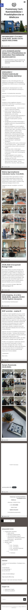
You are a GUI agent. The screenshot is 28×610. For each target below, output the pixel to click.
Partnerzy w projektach (10, 590)
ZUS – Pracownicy (14, 545)
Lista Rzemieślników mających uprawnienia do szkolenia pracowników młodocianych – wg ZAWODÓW (15, 61)
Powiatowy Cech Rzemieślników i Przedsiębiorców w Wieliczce (14, 13)
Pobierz (14, 487)
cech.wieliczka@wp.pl (9, 573)
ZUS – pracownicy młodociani (16, 548)
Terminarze (12, 552)
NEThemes (14, 607)
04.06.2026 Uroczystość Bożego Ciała (11, 266)
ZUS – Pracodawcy (14, 546)
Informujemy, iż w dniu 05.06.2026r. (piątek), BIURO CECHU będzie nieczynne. (13, 297)
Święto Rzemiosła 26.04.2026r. (9, 366)
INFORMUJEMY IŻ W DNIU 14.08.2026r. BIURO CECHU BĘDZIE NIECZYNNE (12, 38)
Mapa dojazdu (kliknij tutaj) (8, 576)
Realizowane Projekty (9, 589)
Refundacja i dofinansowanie (13, 534)
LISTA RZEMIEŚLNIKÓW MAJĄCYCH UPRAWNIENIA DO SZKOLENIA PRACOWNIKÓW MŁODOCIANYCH (14, 54)
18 (10, 520)
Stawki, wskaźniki (14, 549)
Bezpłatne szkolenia (9, 540)
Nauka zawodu (10, 533)
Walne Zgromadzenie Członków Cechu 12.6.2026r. (13, 173)
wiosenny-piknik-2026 (6, 487)
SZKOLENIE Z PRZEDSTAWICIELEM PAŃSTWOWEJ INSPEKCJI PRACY (12, 75)
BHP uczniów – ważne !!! (11, 311)
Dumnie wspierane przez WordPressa (10, 606)
